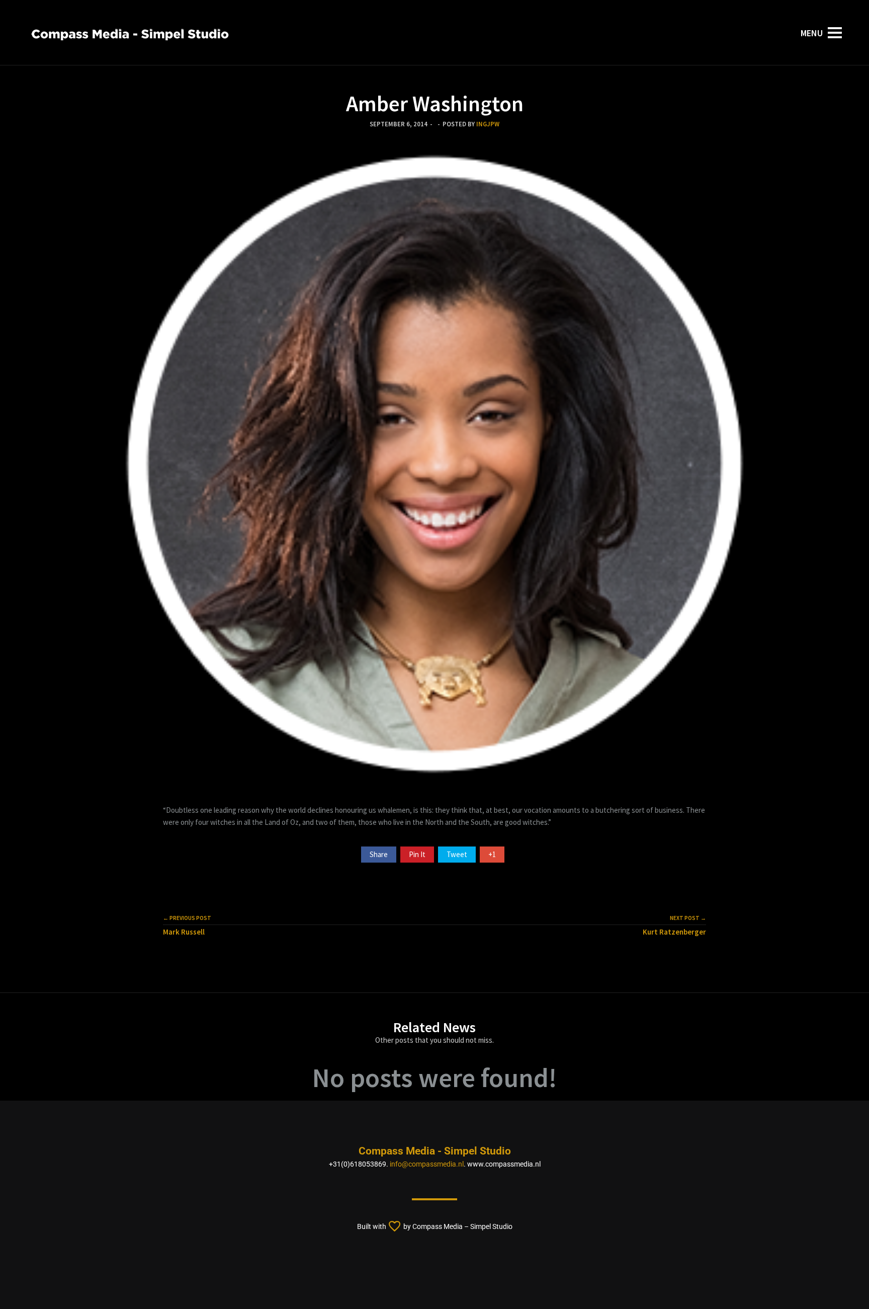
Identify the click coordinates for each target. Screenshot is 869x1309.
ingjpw (487, 124)
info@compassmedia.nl (427, 1164)
